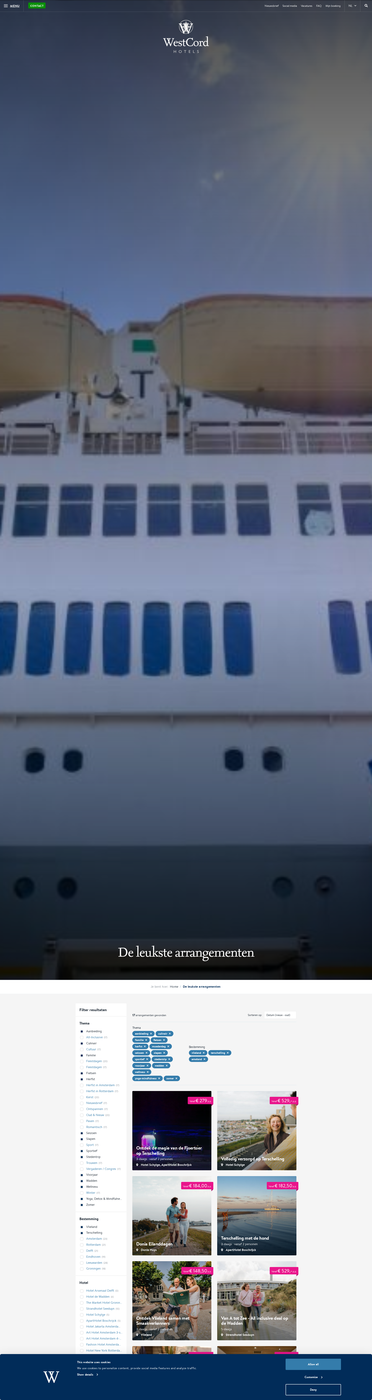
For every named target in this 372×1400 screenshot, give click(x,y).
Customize (311, 1377)
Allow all (313, 1364)
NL (350, 6)
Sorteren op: (255, 1015)
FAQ (319, 6)
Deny (313, 1390)
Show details (85, 1374)
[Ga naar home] (186, 36)
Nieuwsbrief (272, 6)
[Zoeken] (366, 6)
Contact (37, 6)
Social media (289, 6)
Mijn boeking (333, 6)
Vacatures (306, 6)
